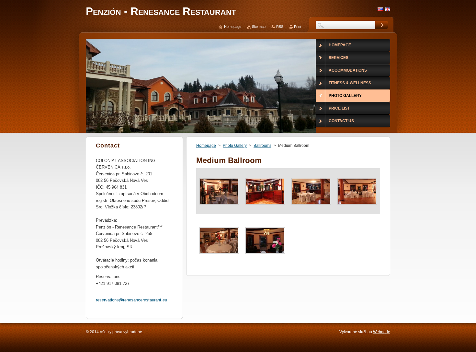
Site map (259, 27)
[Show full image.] (219, 191)
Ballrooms (262, 145)
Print (297, 27)
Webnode (381, 332)
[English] (387, 9)
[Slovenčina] (380, 9)
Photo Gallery (235, 145)
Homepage (206, 145)
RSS (279, 27)
